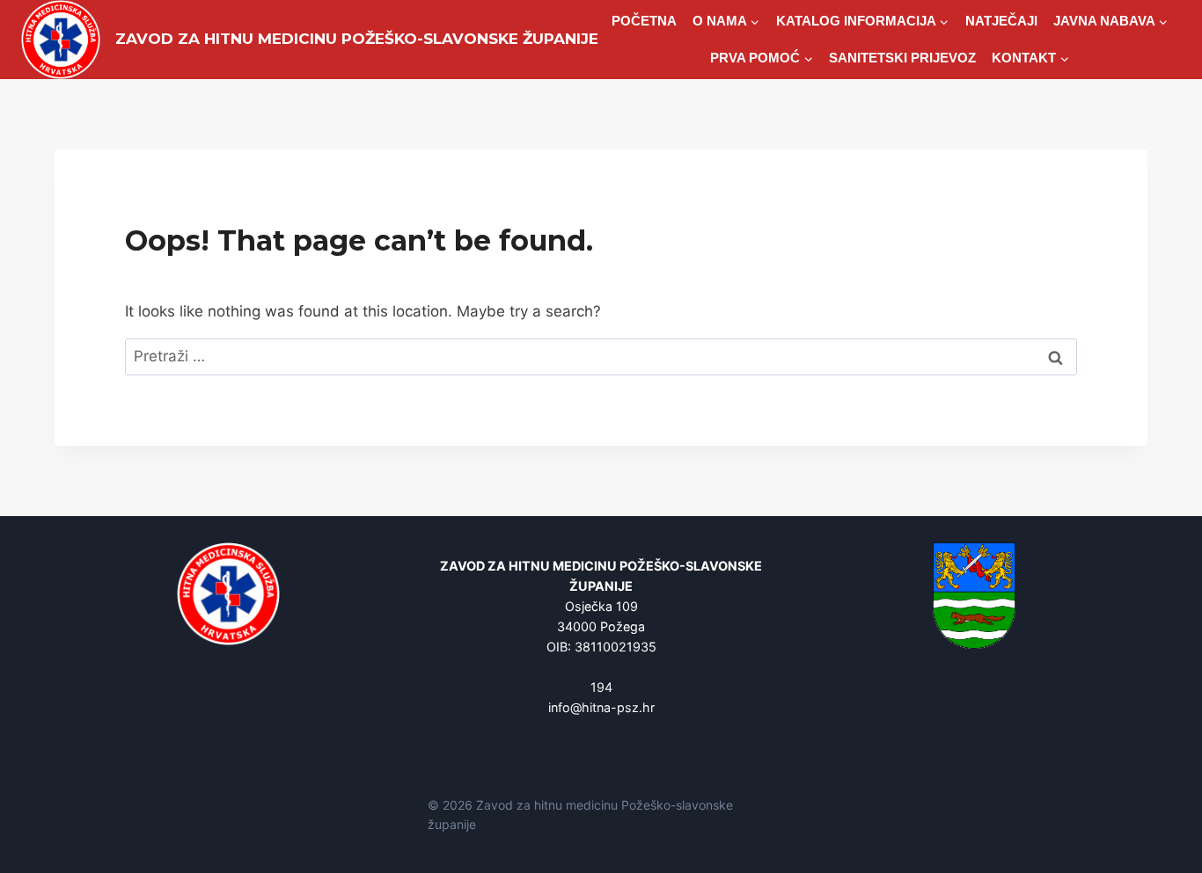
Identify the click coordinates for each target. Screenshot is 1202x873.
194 (601, 687)
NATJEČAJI (1001, 20)
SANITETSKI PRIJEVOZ (902, 57)
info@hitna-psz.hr (601, 707)
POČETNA (644, 20)
